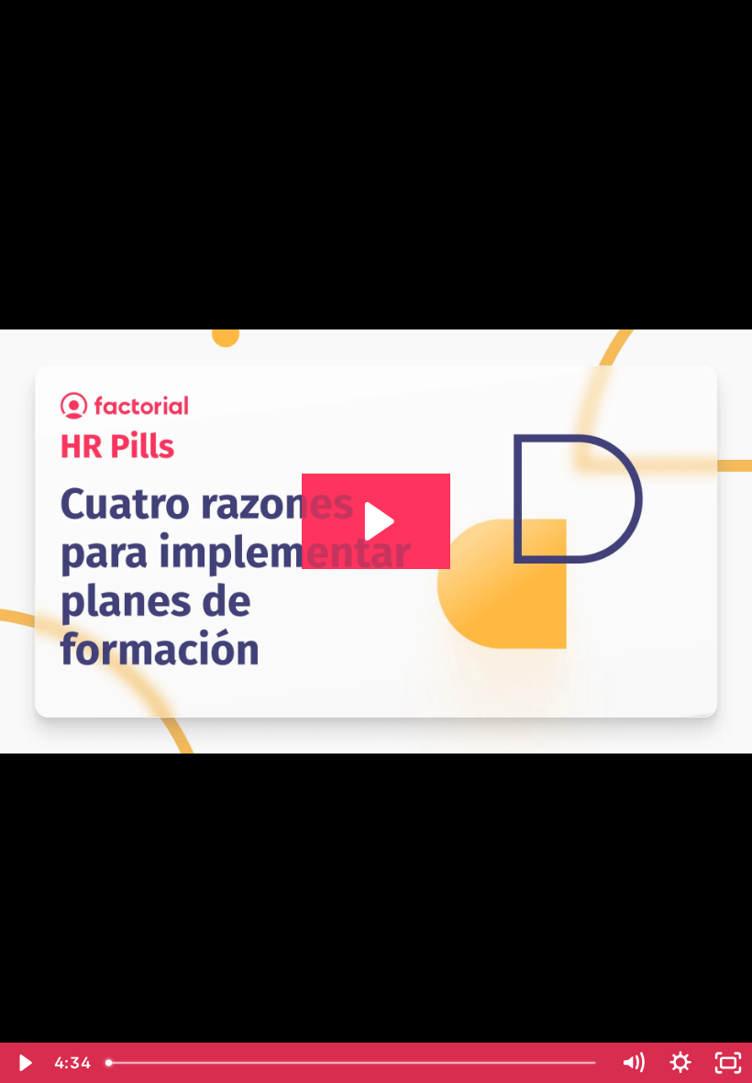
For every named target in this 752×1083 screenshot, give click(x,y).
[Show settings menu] (680, 1063)
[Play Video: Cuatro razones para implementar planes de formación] (376, 521)
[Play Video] (24, 1063)
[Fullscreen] (728, 1063)
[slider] (353, 1063)
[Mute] (633, 1063)
